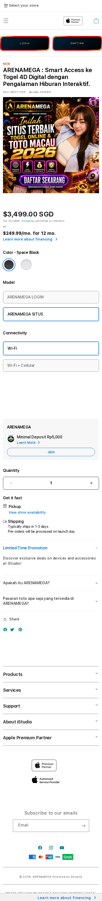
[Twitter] (13, 630)
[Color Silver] (26, 264)
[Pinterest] (21, 630)
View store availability (27, 512)
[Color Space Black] (9, 265)
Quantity (11, 470)
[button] (6, 21)
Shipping (28, 220)
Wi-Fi (12, 348)
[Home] (37, 21)
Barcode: (34, 91)
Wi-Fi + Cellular (21, 365)
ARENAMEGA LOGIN (25, 297)
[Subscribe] (83, 826)
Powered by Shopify (67, 876)
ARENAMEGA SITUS (25, 314)
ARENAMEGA (42, 876)
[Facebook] (6, 630)
